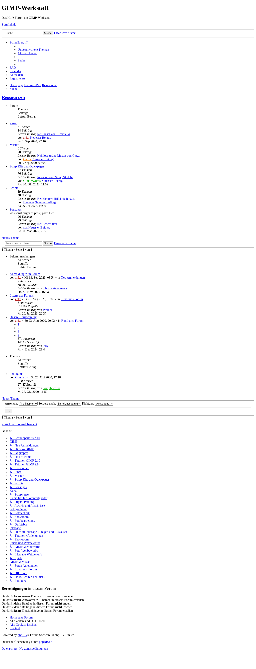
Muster (14, 144)
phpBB (22, 635)
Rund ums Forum (72, 299)
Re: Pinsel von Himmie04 (53, 134)
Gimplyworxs (32, 180)
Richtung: (88, 403)
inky (45, 345)
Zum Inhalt (9, 24)
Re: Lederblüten (47, 224)
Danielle (28, 202)
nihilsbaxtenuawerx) (55, 288)
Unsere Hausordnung (23, 317)
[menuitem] (33, 49)
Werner (47, 310)
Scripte (14, 188)
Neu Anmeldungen (73, 277)
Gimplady (21, 377)
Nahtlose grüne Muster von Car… (58, 155)
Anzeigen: (12, 403)
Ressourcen (13, 97)
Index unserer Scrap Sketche (55, 177)
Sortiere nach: (47, 403)
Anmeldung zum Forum (25, 274)
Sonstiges (16, 209)
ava (25, 227)
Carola (27, 159)
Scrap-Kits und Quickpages (27, 166)
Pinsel (13, 123)
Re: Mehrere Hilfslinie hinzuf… (57, 198)
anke (26, 137)
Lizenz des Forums (22, 295)
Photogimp (16, 373)
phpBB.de (45, 641)
